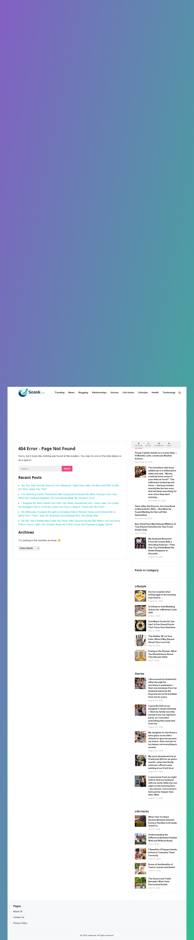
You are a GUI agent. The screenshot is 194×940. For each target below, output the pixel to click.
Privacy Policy (20, 923)
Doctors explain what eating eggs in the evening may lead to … (162, 595)
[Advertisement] (97, 419)
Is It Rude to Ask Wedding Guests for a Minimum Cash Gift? (162, 609)
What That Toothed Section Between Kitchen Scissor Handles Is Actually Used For (162, 821)
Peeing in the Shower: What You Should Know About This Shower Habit (162, 654)
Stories (139, 674)
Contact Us (18, 917)
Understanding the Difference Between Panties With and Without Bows (162, 837)
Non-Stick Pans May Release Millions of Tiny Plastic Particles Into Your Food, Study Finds (155, 527)
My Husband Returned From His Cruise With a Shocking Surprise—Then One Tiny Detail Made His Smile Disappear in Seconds (161, 546)
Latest (148, 446)
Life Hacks (142, 811)
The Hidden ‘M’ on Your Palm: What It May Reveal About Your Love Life (161, 639)
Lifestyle (140, 586)
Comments (159, 446)
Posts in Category (147, 570)
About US (17, 911)
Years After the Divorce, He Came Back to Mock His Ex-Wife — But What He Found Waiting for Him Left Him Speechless (155, 510)
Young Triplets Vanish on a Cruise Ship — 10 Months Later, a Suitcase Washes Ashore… (156, 456)
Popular (139, 446)
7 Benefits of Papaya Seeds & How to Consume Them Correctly (162, 852)
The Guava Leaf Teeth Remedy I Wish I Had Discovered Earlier (159, 881)
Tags (169, 446)
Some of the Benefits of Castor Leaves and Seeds (161, 866)
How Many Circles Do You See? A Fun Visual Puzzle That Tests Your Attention (161, 624)
